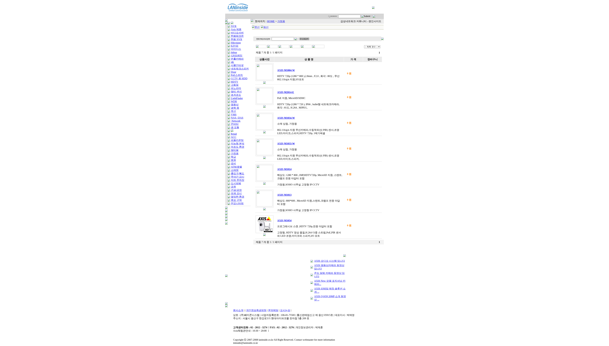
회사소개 (238, 310)
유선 (265, 27)
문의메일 (273, 310)
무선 (257, 27)
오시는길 (285, 310)
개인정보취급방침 (256, 310)
